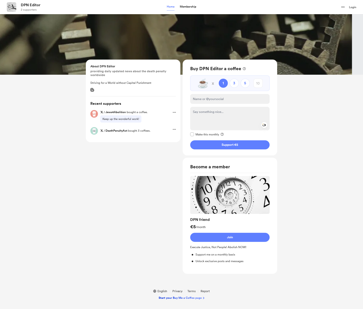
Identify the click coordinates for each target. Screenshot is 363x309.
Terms (191, 291)
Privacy (177, 291)
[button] (170, 7)
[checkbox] (204, 134)
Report (205, 291)
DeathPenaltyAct (116, 130)
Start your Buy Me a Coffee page (180, 298)
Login (352, 7)
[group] (230, 219)
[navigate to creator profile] (11, 7)
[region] (230, 107)
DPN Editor (30, 5)
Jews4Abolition (115, 112)
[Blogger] (92, 90)
